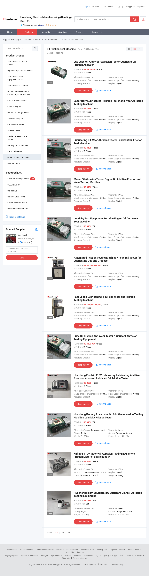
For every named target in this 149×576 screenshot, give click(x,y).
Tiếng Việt (66, 558)
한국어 (106, 555)
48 (69, 532)
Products (28, 32)
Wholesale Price (87, 549)
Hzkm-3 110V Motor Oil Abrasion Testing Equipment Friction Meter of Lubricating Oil (104, 455)
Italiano (68, 555)
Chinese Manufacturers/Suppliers (49, 549)
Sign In (87, 6)
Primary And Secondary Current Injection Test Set (18, 93)
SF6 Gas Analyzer (15, 118)
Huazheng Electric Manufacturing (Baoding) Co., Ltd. (46, 19)
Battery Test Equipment (18, 145)
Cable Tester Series (15, 124)
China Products (26, 549)
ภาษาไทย (130, 555)
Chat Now (26, 242)
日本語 (114, 555)
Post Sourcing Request (143, 19)
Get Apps (129, 6)
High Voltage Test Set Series (19, 70)
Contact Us (97, 32)
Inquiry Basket (105, 90)
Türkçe (139, 555)
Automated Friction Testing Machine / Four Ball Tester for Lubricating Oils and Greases (107, 259)
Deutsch (77, 555)
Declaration (104, 564)
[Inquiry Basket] (118, 6)
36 (63, 532)
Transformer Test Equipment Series (15, 78)
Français (44, 555)
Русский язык (56, 555)
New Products (13, 163)
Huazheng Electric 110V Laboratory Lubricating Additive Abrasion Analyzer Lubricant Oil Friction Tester (107, 377)
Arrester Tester (14, 130)
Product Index (133, 549)
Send (22, 257)
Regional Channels (117, 549)
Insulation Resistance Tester (17, 138)
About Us (45, 32)
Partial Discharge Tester (18, 112)
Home (10, 32)
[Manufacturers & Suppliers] (21, 5)
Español (24, 555)
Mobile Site (70, 552)
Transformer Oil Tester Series (17, 63)
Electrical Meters (14, 151)
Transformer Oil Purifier (17, 85)
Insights (80, 552)
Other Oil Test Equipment (18, 157)
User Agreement (91, 564)
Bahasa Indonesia (80, 558)
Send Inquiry (83, 90)
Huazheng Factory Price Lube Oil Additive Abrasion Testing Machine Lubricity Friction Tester (108, 416)
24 (56, 532)
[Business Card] (36, 229)
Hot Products (12, 549)
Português (34, 555)
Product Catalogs (17, 216)
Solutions (62, 32)
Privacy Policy (117, 564)
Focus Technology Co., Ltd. (55, 564)
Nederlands (88, 555)
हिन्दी (121, 555)
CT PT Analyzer (14, 106)
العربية (98, 555)
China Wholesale (71, 549)
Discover (79, 32)
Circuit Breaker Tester (17, 100)
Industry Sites (102, 549)
